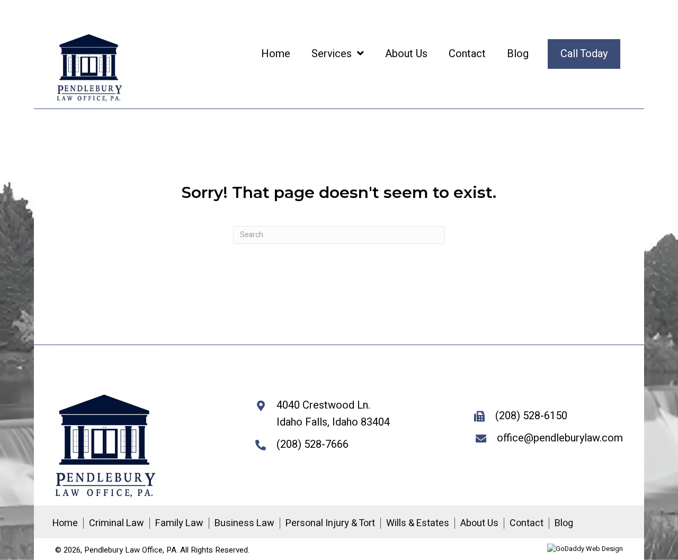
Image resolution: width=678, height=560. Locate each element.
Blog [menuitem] (564, 523)
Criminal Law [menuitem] (116, 523)
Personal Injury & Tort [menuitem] (330, 523)
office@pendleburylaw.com (560, 438)
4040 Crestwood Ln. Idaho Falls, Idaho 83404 (333, 414)
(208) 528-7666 (312, 444)
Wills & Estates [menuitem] (417, 523)
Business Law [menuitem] (244, 523)
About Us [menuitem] (479, 523)
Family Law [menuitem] (179, 523)
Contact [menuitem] (526, 523)
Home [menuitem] (65, 523)
